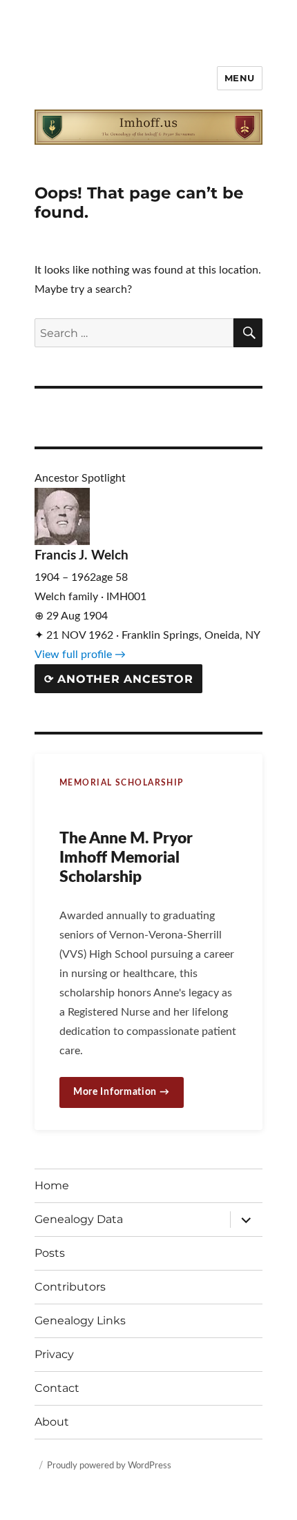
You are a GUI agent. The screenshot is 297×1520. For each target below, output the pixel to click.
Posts (50, 1253)
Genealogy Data (79, 1219)
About (52, 1421)
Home (52, 1185)
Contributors (70, 1286)
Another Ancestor (118, 679)
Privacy (54, 1354)
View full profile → (80, 654)
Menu (239, 77)
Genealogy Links (80, 1320)
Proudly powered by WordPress (109, 1465)
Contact (57, 1388)
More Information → (121, 1092)
